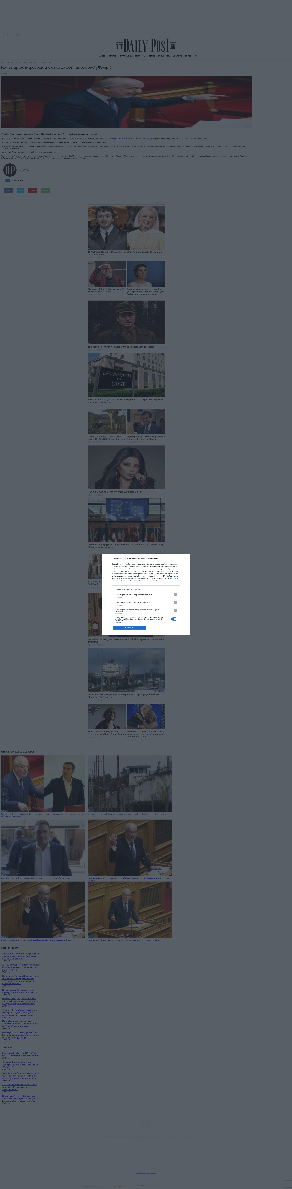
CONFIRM (129, 628)
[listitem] (146, 589)
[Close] (185, 558)
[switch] (174, 594)
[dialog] (146, 594)
